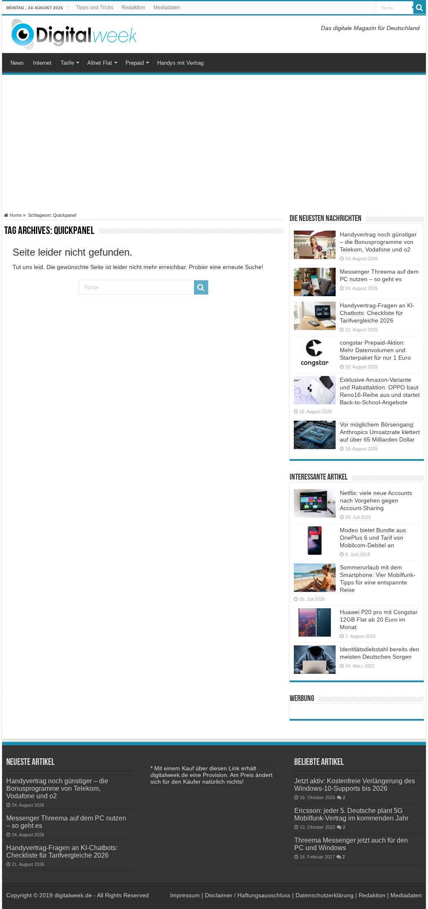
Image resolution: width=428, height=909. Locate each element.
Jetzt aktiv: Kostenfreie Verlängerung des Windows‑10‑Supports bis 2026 (354, 784)
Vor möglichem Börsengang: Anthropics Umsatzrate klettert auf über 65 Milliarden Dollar (380, 432)
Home (15, 215)
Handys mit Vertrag (180, 63)
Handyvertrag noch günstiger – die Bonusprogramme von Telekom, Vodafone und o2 (378, 242)
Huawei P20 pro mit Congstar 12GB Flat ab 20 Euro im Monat (379, 619)
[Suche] (419, 7)
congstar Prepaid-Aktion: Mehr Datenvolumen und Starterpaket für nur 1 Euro (375, 350)
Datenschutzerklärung (325, 895)
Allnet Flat (99, 63)
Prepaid (134, 63)
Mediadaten (167, 7)
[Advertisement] (214, 143)
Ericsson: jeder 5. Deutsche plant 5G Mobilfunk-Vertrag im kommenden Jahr (351, 814)
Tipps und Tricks (94, 7)
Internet (42, 63)
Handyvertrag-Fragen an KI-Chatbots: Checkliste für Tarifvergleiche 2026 (377, 313)
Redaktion (133, 7)
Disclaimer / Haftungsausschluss (247, 895)
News (17, 63)
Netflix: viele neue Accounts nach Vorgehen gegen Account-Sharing (376, 500)
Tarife (67, 63)
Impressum (185, 895)
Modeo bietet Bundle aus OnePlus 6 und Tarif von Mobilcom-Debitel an (373, 537)
